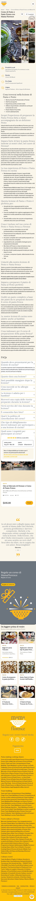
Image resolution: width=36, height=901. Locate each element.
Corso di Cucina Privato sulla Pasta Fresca (21, 767)
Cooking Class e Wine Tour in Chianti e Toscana (15, 833)
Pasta (7, 9)
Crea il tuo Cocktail (7, 809)
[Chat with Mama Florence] (31, 896)
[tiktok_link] (23, 739)
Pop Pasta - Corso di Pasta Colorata (16, 783)
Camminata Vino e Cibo (24, 799)
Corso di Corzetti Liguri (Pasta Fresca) (12, 759)
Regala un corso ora (8, 584)
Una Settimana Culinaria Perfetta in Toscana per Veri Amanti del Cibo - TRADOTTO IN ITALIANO (16, 863)
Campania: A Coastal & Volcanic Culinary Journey (16, 873)
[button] (16, 550)
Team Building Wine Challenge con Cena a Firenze (16, 801)
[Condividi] (11, 634)
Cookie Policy (18, 895)
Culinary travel (6, 857)
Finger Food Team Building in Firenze (12, 795)
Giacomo (6, 641)
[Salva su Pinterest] (14, 634)
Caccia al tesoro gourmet (9, 799)
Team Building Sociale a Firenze (15, 811)
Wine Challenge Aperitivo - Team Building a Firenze (17, 807)
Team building (6, 791)
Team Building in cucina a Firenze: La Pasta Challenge (17, 803)
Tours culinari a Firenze (10, 819)
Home (2, 9)
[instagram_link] (17, 739)
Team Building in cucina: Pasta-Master (13, 815)
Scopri (29, 503)
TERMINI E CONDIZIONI (9, 886)
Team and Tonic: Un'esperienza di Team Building (16, 793)
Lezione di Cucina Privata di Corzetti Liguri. (14, 769)
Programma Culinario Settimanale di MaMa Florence (17, 845)
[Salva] (7, 634)
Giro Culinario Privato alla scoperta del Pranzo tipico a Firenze (17, 835)
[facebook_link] (12, 739)
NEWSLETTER (24, 886)
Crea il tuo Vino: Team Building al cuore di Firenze (16, 805)
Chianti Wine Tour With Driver (16, 823)
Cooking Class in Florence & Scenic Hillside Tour (16, 849)
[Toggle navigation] (33, 4)
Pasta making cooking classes (12, 757)
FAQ (18, 886)
